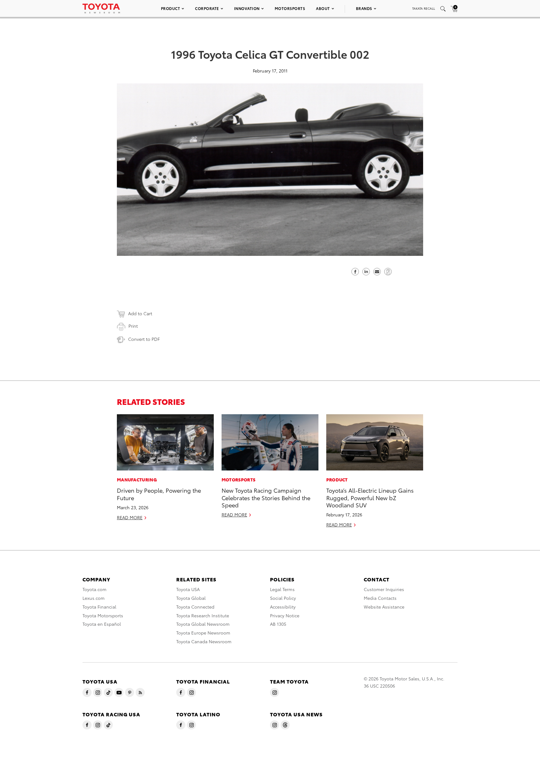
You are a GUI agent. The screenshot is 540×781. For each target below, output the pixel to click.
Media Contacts (380, 598)
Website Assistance (384, 607)
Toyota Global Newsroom (203, 624)
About (323, 8)
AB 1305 (278, 624)
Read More (129, 517)
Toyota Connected (195, 607)
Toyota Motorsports (102, 615)
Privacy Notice (284, 615)
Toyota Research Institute (202, 615)
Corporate (207, 8)
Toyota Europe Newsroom (203, 632)
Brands (364, 8)
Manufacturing (137, 479)
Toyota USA (188, 589)
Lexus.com (93, 598)
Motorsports (290, 8)
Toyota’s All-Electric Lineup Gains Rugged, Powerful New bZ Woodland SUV (370, 497)
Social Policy (283, 598)
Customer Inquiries (384, 589)
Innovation (247, 8)
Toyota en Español (101, 624)
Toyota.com (94, 589)
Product (170, 8)
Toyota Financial (99, 607)
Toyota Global (191, 598)
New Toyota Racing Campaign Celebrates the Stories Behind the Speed (266, 497)
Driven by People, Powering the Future (159, 493)
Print (133, 326)
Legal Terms (282, 589)
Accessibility (283, 607)
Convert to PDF (144, 339)
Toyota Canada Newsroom (204, 641)
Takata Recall (423, 8)
